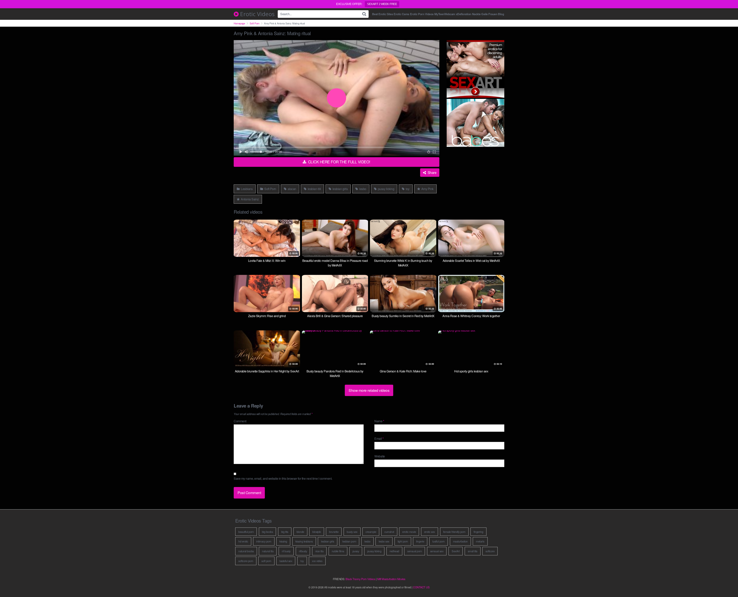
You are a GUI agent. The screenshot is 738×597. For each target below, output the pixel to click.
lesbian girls (340, 189)
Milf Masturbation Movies (391, 579)
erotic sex (429, 532)
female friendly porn (454, 532)
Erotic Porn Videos (422, 14)
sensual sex (437, 551)
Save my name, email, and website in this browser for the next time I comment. (283, 478)
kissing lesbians (304, 541)
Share (431, 172)
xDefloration (463, 14)
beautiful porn (246, 532)
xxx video (317, 561)
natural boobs (246, 551)
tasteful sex (285, 561)
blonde (300, 532)
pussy (355, 551)
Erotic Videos (257, 14)
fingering (478, 532)
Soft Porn (254, 23)
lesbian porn (349, 541)
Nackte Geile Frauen (484, 14)
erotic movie (409, 532)
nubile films (338, 551)
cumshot (389, 532)
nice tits (319, 551)
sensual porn (414, 551)
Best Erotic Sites (382, 14)
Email (379, 438)
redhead (394, 551)
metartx (480, 541)
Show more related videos (369, 390)
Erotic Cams (401, 14)
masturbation (460, 541)
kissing (283, 541)
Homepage (239, 23)
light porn (403, 541)
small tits (472, 551)
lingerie (420, 541)
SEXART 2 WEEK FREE (382, 4)
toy (407, 189)
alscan (291, 189)
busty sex (352, 532)
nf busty (286, 551)
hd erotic (243, 541)
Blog (501, 14)
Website (379, 456)
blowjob (316, 532)
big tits (284, 532)
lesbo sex (384, 541)
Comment (240, 421)
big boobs (267, 532)
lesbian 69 (314, 189)
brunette (333, 532)
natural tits (267, 551)
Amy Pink (427, 189)
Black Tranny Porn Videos (360, 579)
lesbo (362, 189)
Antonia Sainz (249, 199)
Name (379, 421)
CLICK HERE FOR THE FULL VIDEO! (338, 162)
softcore (489, 551)
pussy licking (385, 189)
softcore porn (245, 561)
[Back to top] (727, 584)
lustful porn (438, 541)
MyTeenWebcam (444, 14)
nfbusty (303, 551)
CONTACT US (421, 587)
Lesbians (246, 189)
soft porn (266, 561)
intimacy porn (263, 541)
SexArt (456, 551)
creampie (371, 532)
